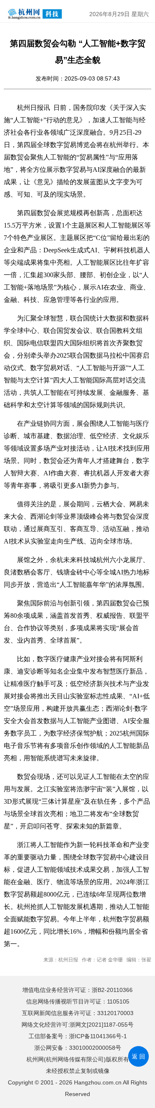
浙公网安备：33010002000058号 (77, 1047)
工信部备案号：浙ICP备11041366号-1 (78, 1036)
